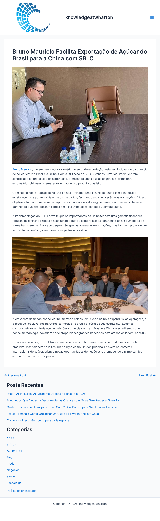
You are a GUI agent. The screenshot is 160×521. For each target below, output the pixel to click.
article (11, 438)
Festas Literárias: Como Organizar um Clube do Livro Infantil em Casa (53, 414)
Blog (10, 457)
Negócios (13, 470)
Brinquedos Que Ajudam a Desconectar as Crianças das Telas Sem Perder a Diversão (63, 400)
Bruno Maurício (22, 169)
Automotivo (14, 451)
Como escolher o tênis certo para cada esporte (38, 420)
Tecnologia (14, 483)
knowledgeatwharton (89, 17)
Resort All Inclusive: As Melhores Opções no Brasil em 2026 (46, 394)
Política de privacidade (21, 490)
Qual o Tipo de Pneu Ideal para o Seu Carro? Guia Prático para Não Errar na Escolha (62, 407)
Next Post (147, 375)
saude (11, 476)
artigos (11, 444)
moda (10, 463)
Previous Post (15, 375)
